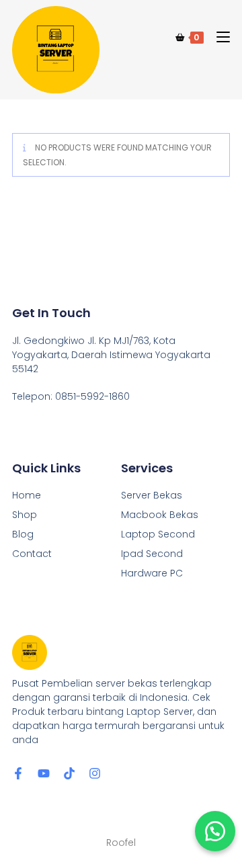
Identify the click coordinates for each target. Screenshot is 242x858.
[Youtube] (44, 773)
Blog (23, 534)
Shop (24, 514)
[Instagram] (95, 773)
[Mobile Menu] (218, 37)
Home (26, 495)
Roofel (121, 842)
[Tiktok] (69, 773)
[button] (215, 831)
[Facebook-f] (18, 773)
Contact (32, 553)
